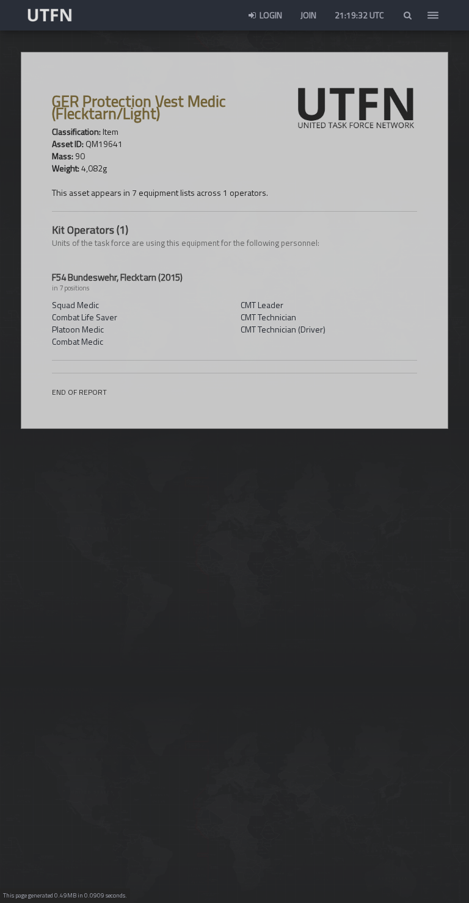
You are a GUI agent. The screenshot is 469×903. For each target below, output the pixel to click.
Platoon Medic (78, 329)
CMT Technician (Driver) (283, 329)
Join (308, 15)
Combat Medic (77, 341)
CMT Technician (268, 317)
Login (270, 15)
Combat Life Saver (84, 317)
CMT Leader (262, 304)
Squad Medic (75, 304)
